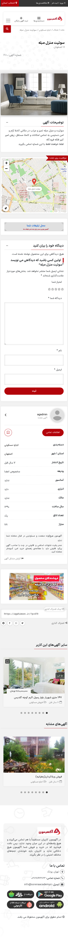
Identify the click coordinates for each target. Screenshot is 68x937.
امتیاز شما (57, 282)
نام (59, 351)
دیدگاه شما (55, 298)
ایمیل (58, 370)
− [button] (6, 168)
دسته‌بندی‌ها (39, 21)
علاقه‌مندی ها (42, 3)
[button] (34, 123)
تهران (58, 755)
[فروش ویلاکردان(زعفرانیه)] (34, 755)
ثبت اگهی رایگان (21, 21)
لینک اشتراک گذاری (53, 609)
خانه (63, 30)
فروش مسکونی (36, 702)
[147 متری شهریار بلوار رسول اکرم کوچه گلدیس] (34, 676)
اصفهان (58, 47)
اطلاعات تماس (53, 432)
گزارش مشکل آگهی (12, 558)
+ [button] (6, 163)
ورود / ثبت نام (58, 3)
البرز (58, 675)
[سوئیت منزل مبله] (34, 181)
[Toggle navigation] (8, 20)
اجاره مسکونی (45, 30)
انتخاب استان (9, 3)
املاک (55, 30)
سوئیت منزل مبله (51, 43)
